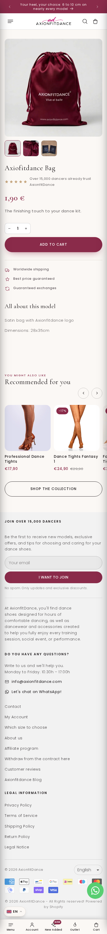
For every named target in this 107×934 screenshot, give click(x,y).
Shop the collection (53, 488)
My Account (16, 717)
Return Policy (17, 836)
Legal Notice (17, 847)
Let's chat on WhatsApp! (37, 691)
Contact (13, 706)
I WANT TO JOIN (53, 577)
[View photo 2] (31, 148)
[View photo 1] (13, 148)
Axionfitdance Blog (23, 779)
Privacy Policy (18, 805)
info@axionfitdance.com (37, 681)
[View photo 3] (49, 148)
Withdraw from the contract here (37, 758)
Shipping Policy (20, 826)
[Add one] (26, 228)
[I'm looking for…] (85, 21)
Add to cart (54, 244)
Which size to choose (26, 727)
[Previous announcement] (9, 6)
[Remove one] (9, 228)
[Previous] (83, 393)
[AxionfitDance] (53, 21)
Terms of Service (21, 815)
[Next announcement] (97, 6)
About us (14, 738)
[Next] (96, 393)
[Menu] (10, 21)
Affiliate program (21, 748)
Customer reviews (23, 769)
